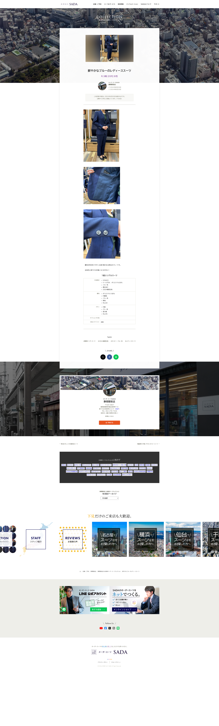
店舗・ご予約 (97, 4)
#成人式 (130, 471)
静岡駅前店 (109, 400)
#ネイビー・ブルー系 (117, 341)
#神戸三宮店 (124, 468)
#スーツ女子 (95, 465)
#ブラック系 (115, 471)
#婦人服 (64, 464)
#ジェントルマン (86, 465)
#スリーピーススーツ (106, 465)
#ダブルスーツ (97, 468)
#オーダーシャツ (133, 468)
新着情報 (121, 4)
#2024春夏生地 (103, 341)
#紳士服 (141, 465)
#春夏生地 (150, 471)
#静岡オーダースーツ (89, 341)
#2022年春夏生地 (71, 471)
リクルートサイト (115, 662)
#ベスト (149, 468)
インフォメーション (132, 4)
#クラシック (154, 464)
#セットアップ (105, 468)
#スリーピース (106, 471)
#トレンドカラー (127, 474)
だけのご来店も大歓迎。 (109, 515)
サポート (156, 4)
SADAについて (146, 4)
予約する (110, 422)
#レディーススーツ (130, 341)
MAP (117, 409)
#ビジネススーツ (115, 468)
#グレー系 (78, 465)
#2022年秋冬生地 (139, 471)
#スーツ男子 (123, 471)
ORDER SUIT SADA (106, 666)
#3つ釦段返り (81, 468)
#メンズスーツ (71, 468)
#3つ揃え (109, 474)
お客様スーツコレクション (105, 460)
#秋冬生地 (89, 468)
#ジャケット (70, 464)
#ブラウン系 (142, 468)
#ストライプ (130, 464)
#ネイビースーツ (91, 474)
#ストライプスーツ (96, 471)
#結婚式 (148, 465)
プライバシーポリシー (103, 662)
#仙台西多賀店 (117, 474)
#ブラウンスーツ (101, 474)
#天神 (136, 464)
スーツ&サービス (109, 4)
